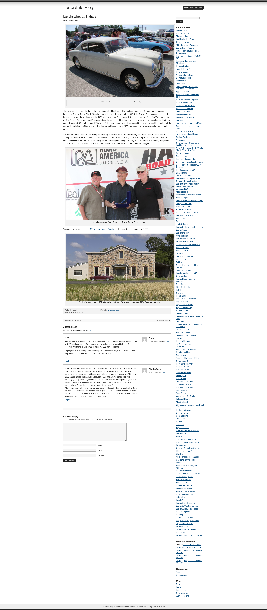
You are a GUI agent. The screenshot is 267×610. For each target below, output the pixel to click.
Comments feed (182, 593)
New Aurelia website (184, 75)
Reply (67, 361)
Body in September (184, 512)
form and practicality (184, 215)
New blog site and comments (188, 245)
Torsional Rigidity (183, 373)
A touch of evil (182, 310)
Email (101, 450)
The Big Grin (181, 419)
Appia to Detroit (182, 92)
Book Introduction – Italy (186, 159)
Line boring (181, 433)
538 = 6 (179, 338)
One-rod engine (182, 153)
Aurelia (179, 572)
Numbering (181, 140)
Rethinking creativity (184, 364)
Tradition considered (184, 381)
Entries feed (181, 590)
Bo (177, 221)
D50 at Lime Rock (183, 78)
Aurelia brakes (182, 248)
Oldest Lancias (182, 42)
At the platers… (182, 497)
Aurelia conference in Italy (187, 250)
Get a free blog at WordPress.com (115, 607)
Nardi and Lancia (183, 384)
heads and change (184, 270)
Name (101, 445)
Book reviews (181, 156)
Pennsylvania (182, 390)
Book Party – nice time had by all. (190, 162)
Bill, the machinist (183, 480)
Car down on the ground (186, 460)
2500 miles (180, 84)
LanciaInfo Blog (78, 7)
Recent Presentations (185, 131)
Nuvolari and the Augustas (187, 100)
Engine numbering (184, 308)
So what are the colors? (186, 529)
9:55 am (168, 341)
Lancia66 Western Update (187, 506)
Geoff (178, 550)
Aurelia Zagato (182, 198)
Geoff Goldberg (182, 547)
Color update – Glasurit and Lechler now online (187, 144)
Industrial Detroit (183, 399)
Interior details (182, 526)
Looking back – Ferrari (185, 39)
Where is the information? (187, 349)
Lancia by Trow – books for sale (189, 227)
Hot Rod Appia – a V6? (185, 170)
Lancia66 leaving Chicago (187, 509)
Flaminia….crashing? (185, 117)
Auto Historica (162, 321)
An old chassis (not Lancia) (187, 457)
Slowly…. (180, 454)
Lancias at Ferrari (183, 114)
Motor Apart (181, 376)
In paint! (179, 500)
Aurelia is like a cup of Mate (187, 358)
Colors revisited (182, 33)
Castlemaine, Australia (185, 106)
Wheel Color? (182, 218)
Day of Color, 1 (182, 532)
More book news (183, 111)
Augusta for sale (183, 332)
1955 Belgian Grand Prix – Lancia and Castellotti (187, 88)
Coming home (182, 416)
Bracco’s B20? (182, 259)
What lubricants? (183, 370)
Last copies (181, 81)
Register (179, 584)
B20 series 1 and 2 (184, 451)
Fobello (179, 290)
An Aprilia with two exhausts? (183, 345)
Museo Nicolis (182, 192)
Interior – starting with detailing (189, 535)
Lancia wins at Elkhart (185, 239)
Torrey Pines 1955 (183, 176)
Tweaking (180, 425)
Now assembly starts (184, 477)
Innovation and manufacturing (188, 195)
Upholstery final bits (184, 485)
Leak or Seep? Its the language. (189, 201)
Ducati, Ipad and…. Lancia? (187, 212)
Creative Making (183, 352)
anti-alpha (180, 120)
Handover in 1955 (183, 209)
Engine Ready (182, 302)
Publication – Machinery (186, 299)
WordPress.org (182, 596)
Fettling (179, 262)
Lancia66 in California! (185, 503)
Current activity (182, 361)
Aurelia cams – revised (185, 491)
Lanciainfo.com (182, 233)
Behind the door (184, 482)
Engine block (181, 355)
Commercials (182, 276)
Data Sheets (181, 284)
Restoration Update (184, 471)
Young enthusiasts (184, 204)
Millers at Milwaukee (74, 321)
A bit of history (182, 224)
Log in (178, 587)
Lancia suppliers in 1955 (186, 273)
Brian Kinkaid (181, 173)
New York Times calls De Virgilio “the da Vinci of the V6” (189, 149)
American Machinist (184, 109)
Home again (181, 296)
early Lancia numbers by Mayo (189, 123)
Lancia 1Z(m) (181, 30)
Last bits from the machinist (187, 430)
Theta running (182, 36)
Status (178, 463)
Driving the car (182, 413)
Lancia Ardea (181, 230)
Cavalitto (180, 293)
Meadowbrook (182, 402)
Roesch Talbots (183, 367)
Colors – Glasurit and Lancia (188, 448)
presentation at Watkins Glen (188, 134)
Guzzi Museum (182, 329)
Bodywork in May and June (187, 521)
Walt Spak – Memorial (185, 206)
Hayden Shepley (183, 341)
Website (101, 455)
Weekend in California (185, 396)
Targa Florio (181, 253)
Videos (179, 436)
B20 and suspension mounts (188, 442)
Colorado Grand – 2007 (186, 439)
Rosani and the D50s (185, 103)
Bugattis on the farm (184, 305)
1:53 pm (164, 372)
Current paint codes (184, 518)
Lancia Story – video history (187, 184)
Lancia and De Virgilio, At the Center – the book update (188, 180)
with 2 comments (70, 20)
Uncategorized (113, 310)
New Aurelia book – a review (188, 474)
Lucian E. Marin (159, 607)
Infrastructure (181, 445)
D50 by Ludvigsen (184, 410)
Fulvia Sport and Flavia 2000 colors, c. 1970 (188, 188)
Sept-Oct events (182, 393)
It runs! (179, 422)
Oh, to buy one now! (184, 524)
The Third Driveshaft (184, 256)
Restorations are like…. (186, 494)
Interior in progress (184, 488)
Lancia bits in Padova (185, 48)
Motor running (183, 313)
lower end (181, 321)
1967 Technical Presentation (188, 45)
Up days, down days (185, 387)
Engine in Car (182, 428)
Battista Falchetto (183, 137)
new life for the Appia (185, 69)
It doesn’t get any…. (184, 66)
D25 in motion (182, 72)
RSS (89, 331)
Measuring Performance (187, 335)
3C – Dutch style (183, 287)
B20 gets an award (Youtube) (102, 229)
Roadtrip (179, 515)
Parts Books (181, 379)
